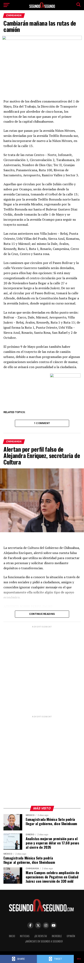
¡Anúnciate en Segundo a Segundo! (44, 941)
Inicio (12, 936)
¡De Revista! (40, 936)
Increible (57, 936)
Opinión (71, 936)
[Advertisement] (42, 670)
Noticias (25, 936)
